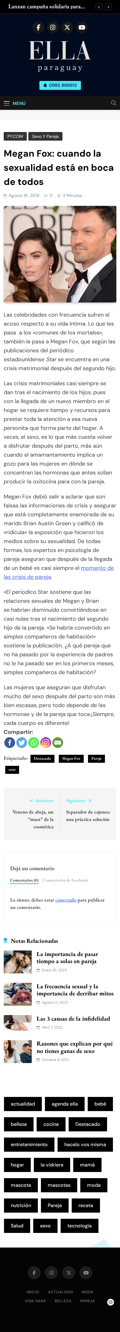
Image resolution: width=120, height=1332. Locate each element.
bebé (100, 1104)
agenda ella (65, 1104)
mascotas (59, 1185)
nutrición (21, 1205)
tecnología (79, 1225)
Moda (88, 1292)
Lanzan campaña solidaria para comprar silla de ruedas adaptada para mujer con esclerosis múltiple (48, 6)
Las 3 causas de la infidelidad (73, 1018)
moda (94, 1185)
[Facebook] (9, 742)
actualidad (23, 1104)
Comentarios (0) (24, 880)
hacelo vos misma (85, 1144)
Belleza (63, 1300)
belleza (19, 1124)
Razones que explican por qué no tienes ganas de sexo (75, 1047)
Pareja (96, 758)
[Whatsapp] (33, 742)
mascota (21, 1185)
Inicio (33, 1292)
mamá (87, 1165)
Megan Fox (71, 758)
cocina (51, 1124)
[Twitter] (21, 742)
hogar (17, 1165)
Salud (17, 1225)
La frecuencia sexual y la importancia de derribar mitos (75, 990)
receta (85, 1205)
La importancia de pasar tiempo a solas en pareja (67, 957)
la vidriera (52, 1165)
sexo (12, 769)
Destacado (42, 758)
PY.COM (15, 136)
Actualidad (60, 1292)
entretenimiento (29, 1144)
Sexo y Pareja (45, 136)
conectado (65, 900)
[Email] (57, 742)
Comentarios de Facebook (65, 880)
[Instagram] (45, 742)
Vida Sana (35, 1300)
